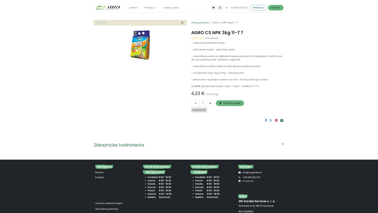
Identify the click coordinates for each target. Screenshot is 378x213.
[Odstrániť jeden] (195, 103)
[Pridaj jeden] (210, 103)
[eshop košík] (213, 8)
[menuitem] (133, 8)
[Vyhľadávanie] (182, 23)
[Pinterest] (276, 120)
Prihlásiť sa (258, 7)
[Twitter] (271, 120)
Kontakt (275, 7)
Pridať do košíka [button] (232, 103)
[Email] (282, 120)
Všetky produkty (200, 22)
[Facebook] (266, 120)
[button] (220, 8)
